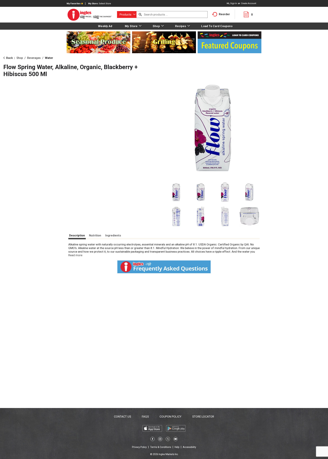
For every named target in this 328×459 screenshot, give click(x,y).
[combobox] (126, 14)
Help (177, 447)
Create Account (248, 3)
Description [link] (77, 235)
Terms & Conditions (160, 447)
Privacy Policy (139, 447)
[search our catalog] (140, 14)
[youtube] (175, 439)
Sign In (233, 3)
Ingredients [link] (113, 235)
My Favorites (73, 3)
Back (9, 58)
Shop (19, 58)
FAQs (145, 416)
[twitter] (168, 439)
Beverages (34, 58)
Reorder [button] (224, 14)
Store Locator (203, 416)
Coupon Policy (170, 416)
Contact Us (122, 416)
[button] (176, 192)
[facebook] (152, 439)
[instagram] (160, 439)
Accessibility (189, 447)
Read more (75, 255)
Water (49, 58)
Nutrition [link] (95, 235)
